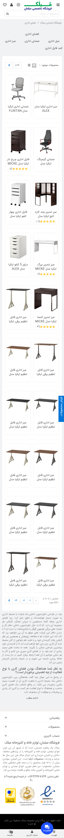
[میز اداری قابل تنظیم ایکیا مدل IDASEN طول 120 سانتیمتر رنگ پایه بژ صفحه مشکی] (18, 510)
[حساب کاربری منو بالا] (11, 5)
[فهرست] (58, 5)
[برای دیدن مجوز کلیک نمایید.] (27, 796)
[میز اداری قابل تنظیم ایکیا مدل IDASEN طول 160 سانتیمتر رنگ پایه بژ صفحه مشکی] (18, 405)
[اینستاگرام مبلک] (18, 5)
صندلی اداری (32, 41)
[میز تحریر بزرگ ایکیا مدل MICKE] (46, 247)
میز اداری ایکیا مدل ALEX (46, 109)
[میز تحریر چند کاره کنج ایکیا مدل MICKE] (46, 194)
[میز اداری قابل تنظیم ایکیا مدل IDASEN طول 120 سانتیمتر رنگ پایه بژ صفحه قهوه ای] (18, 458)
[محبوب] (4, 5)
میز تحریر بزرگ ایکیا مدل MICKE (45, 267)
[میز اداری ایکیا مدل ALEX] (46, 89)
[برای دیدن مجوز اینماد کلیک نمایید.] (47, 796)
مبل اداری (53, 41)
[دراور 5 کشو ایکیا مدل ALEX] (18, 247)
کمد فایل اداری (53, 48)
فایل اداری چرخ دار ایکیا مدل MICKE (18, 161)
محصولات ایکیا (36, 759)
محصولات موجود (49, 65)
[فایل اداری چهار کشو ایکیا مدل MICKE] (18, 194)
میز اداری (10, 41)
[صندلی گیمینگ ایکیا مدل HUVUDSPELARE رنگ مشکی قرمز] (46, 142)
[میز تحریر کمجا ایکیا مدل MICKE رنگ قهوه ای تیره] (46, 300)
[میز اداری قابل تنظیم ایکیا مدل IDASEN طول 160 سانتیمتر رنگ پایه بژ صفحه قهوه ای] (18, 352)
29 (16, 600)
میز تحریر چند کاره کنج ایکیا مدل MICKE (46, 216)
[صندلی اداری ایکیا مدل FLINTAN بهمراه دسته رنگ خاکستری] (18, 89)
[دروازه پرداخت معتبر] (10, 796)
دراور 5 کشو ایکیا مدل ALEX (18, 267)
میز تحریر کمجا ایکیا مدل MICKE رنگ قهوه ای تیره (45, 321)
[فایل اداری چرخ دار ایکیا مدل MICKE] (18, 142)
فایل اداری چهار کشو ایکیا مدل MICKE (18, 216)
